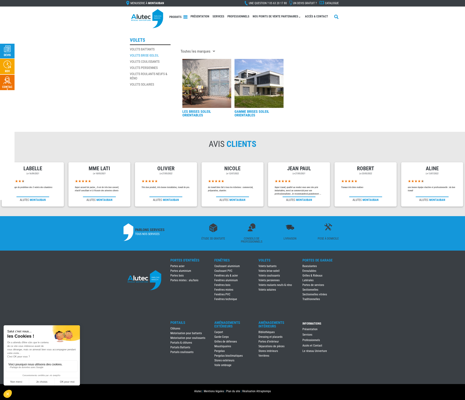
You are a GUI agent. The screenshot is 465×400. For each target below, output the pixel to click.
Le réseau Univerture (314, 351)
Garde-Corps (221, 337)
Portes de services (313, 285)
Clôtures (175, 328)
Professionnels (238, 16)
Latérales (308, 280)
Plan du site (233, 391)
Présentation (200, 16)
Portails (177, 322)
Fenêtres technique (225, 299)
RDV (7, 71)
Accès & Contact (316, 16)
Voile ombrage (222, 365)
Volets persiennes (144, 68)
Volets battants (142, 49)
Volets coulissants (144, 61)
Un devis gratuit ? (305, 3)
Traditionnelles (311, 299)
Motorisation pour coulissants (187, 338)
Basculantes (309, 266)
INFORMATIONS (311, 323)
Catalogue (332, 3)
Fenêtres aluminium (226, 280)
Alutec (198, 391)
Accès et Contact (312, 345)
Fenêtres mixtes (223, 289)
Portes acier (177, 266)
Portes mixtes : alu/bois (184, 280)
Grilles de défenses (225, 341)
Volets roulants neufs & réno (275, 285)
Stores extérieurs (224, 360)
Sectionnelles (310, 289)
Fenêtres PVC (222, 294)
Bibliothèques (266, 332)
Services (218, 16)
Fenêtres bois (222, 285)
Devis (7, 55)
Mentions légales (214, 391)
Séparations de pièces (271, 346)
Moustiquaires (222, 346)
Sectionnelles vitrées (314, 294)
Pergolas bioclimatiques (228, 355)
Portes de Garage (317, 260)
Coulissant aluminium (227, 266)
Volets (264, 260)
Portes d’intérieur (268, 341)
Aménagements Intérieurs (271, 324)
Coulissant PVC (223, 271)
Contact (7, 88)
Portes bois (177, 275)
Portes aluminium (180, 271)
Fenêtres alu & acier (226, 275)
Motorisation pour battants (186, 333)
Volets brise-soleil (144, 55)
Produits (175, 17)
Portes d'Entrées (184, 260)
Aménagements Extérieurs (227, 324)
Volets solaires (142, 84)
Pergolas (219, 351)
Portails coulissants (181, 352)
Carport (218, 332)
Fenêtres (222, 260)
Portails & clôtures (181, 342)
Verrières (263, 355)
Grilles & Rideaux (312, 275)
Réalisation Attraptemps (256, 391)
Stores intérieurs (268, 351)
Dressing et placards (270, 337)
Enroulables (309, 271)
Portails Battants (180, 347)
